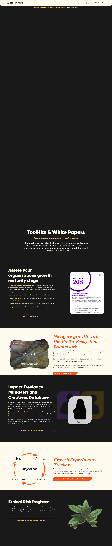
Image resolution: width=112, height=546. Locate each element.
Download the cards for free (64, 373)
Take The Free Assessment (31, 316)
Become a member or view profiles (31, 430)
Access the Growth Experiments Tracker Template (72, 479)
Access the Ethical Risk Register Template (31, 520)
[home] (15, 2)
